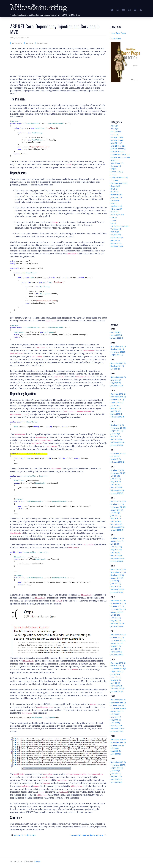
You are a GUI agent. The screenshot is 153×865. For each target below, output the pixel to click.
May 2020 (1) (116, 383)
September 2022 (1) (118, 352)
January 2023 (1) (117, 338)
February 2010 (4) (117, 689)
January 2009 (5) (117, 731)
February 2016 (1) (117, 490)
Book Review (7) (117, 163)
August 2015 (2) (117, 510)
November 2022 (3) (118, 346)
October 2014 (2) (117, 538)
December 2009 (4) (118, 700)
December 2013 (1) (118, 569)
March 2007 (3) (116, 782)
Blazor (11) (115, 160)
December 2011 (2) (118, 634)
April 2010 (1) (116, 683)
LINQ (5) (114, 203)
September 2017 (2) (118, 453)
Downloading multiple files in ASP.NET (88, 835)
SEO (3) (113, 220)
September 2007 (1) (118, 765)
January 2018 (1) (117, 445)
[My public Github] (129, 10)
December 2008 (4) (118, 739)
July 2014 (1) (115, 544)
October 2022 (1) (117, 349)
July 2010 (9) (115, 674)
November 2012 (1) (118, 603)
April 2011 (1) (116, 649)
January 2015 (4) (117, 530)
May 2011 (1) (116, 646)
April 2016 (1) (116, 484)
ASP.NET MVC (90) (117, 151)
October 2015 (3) (117, 504)
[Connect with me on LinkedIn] (118, 10)
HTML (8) (114, 189)
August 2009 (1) (117, 711)
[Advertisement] (53, 66)
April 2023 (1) (116, 332)
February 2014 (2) (117, 558)
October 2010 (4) (117, 666)
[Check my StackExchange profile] (123, 10)
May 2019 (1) (116, 408)
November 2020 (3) (118, 377)
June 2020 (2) (116, 380)
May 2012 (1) (116, 621)
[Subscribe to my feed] (140, 10)
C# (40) (113, 169)
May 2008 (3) (116, 751)
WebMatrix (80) (117, 246)
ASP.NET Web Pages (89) (120, 157)
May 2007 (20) (116, 776)
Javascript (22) (116, 197)
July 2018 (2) (115, 433)
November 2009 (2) (118, 702)
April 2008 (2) (116, 754)
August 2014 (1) (117, 541)
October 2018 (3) (117, 425)
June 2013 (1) (116, 584)
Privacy (37, 861)
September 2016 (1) (118, 473)
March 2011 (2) (116, 652)
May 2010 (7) (116, 680)
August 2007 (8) (117, 768)
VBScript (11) (116, 235)
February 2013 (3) (117, 589)
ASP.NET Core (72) (118, 146)
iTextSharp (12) (116, 194)
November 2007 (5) (118, 762)
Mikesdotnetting (38, 7)
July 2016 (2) (115, 476)
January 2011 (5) (117, 655)
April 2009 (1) (116, 723)
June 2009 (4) (116, 717)
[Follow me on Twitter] (112, 10)
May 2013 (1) (116, 586)
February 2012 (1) (117, 623)
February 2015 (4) (117, 527)
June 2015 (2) (116, 515)
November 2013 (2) (118, 572)
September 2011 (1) (118, 640)
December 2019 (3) (118, 394)
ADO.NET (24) (116, 131)
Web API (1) (115, 240)
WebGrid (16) (116, 243)
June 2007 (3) (116, 773)
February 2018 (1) (117, 442)
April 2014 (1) (116, 552)
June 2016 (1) (116, 479)
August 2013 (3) (117, 578)
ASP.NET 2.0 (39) (117, 137)
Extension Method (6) (119, 183)
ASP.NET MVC (17, 43)
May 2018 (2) (116, 436)
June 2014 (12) (116, 547)
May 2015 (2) (116, 518)
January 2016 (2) (117, 493)
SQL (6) (113, 223)
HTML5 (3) (114, 192)
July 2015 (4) (115, 513)
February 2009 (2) (117, 728)
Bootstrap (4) (116, 166)
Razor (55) (114, 212)
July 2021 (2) (115, 369)
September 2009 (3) (118, 708)
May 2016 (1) (116, 481)
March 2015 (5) (116, 524)
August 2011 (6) (117, 643)
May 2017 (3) (116, 459)
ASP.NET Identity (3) (118, 149)
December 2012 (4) (118, 600)
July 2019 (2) (115, 405)
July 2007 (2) (115, 771)
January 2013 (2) (117, 592)
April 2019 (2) (116, 411)
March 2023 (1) (116, 335)
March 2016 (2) (116, 487)
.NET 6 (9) (114, 126)
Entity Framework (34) (119, 177)
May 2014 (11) (116, 550)
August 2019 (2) (117, 402)
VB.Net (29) (115, 232)
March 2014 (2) (116, 555)
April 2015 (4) (116, 521)
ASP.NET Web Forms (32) (120, 154)
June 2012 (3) (116, 618)
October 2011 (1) (117, 637)
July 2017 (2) (115, 456)
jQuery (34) (115, 200)
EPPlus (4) (114, 180)
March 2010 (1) (116, 686)
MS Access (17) (116, 209)
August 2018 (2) (117, 431)
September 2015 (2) (118, 507)
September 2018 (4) (118, 428)
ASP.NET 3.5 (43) (117, 140)
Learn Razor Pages (118, 33)
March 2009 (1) (116, 725)
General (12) (115, 186)
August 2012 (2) (117, 612)
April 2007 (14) (116, 779)
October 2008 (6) (117, 745)
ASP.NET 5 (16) (116, 143)
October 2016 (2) (117, 470)
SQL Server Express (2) (119, 226)
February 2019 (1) (117, 417)
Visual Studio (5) (117, 237)
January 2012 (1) (117, 626)
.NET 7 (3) (114, 129)
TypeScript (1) (116, 229)
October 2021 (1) (117, 366)
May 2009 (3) (116, 720)
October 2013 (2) (117, 575)
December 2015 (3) (118, 501)
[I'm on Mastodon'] (135, 10)
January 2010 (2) (117, 691)
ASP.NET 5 (29, 43)
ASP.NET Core (42, 43)
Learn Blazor (116, 38)
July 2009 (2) (115, 714)
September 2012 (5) (118, 609)
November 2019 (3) (118, 397)
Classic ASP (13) (117, 172)
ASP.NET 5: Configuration (23, 835)
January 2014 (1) (117, 561)
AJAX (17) (114, 134)
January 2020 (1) (117, 386)
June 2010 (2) (116, 677)
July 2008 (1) (115, 748)
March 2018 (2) (116, 439)
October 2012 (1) (117, 606)
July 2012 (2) (115, 615)
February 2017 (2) (117, 462)
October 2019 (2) (117, 399)
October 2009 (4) (117, 705)
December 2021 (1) (118, 363)
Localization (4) (116, 206)
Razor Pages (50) (117, 215)
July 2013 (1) (115, 581)
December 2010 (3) (118, 663)
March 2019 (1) (116, 414)
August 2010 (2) (117, 671)
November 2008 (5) (118, 742)
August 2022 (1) (117, 355)
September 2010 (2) (118, 668)
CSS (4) (113, 174)
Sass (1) (114, 217)
